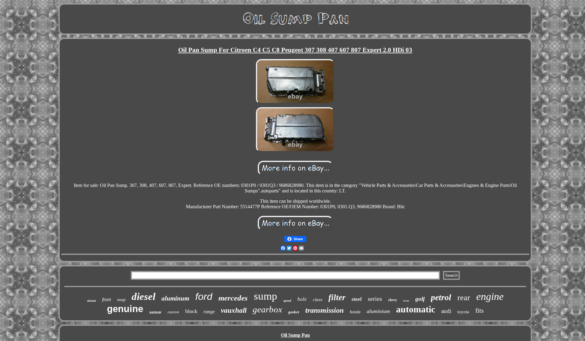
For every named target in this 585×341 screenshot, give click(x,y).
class (317, 299)
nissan (91, 300)
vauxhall (233, 310)
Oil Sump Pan (295, 335)
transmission (324, 310)
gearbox (267, 309)
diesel (143, 296)
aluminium (378, 311)
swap (121, 299)
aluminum (175, 298)
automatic (415, 309)
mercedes (233, 298)
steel (357, 299)
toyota (463, 311)
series (375, 298)
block (191, 311)
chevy (392, 300)
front (106, 299)
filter (337, 297)
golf (420, 299)
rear (463, 297)
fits (479, 310)
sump (265, 296)
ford (203, 296)
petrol (441, 297)
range (209, 311)
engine (490, 296)
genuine (125, 309)
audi (446, 311)
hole (302, 299)
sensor (155, 312)
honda (355, 312)
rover (406, 300)
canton (173, 312)
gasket (293, 312)
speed (287, 300)
